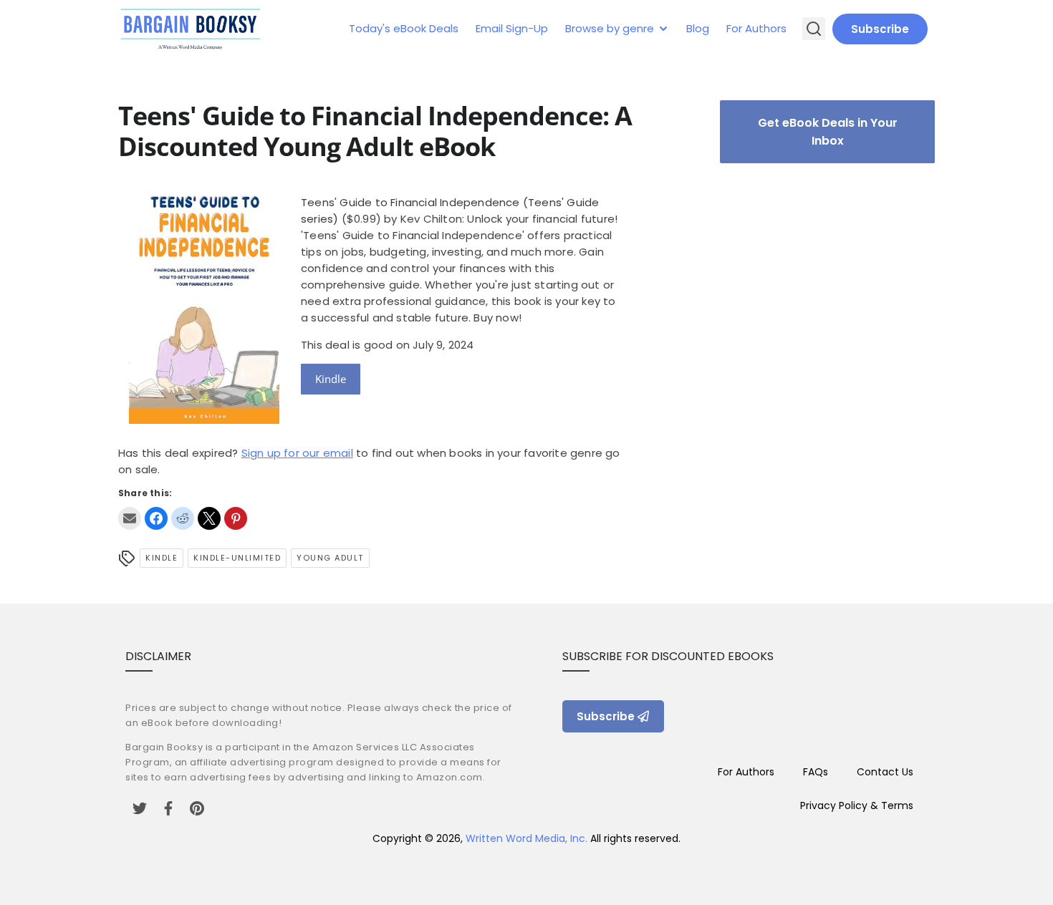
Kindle (330, 379)
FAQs (815, 772)
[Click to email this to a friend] (129, 518)
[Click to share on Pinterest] (235, 518)
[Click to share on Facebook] (156, 518)
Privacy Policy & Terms (856, 805)
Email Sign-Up (512, 28)
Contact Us (885, 772)
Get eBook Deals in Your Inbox (828, 132)
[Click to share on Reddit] (182, 518)
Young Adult (330, 557)
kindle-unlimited (237, 557)
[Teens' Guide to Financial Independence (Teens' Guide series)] (204, 419)
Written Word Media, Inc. (526, 838)
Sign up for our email (297, 452)
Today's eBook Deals (403, 28)
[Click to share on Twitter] (209, 518)
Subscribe (880, 29)
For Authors (756, 28)
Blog (697, 28)
